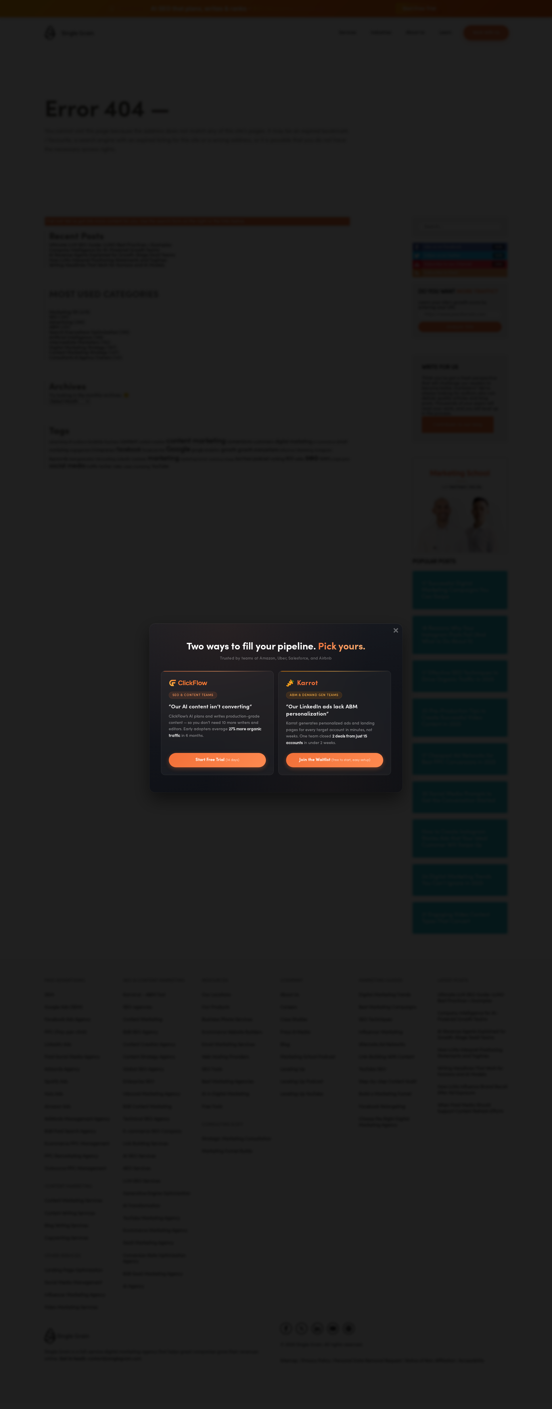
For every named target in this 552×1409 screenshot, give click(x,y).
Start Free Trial (217, 759)
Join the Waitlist (334, 759)
